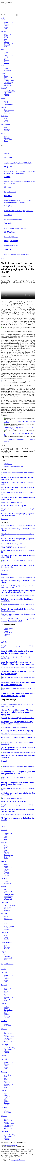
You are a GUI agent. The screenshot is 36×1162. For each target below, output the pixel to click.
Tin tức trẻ (6, 136)
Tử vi (5, 127)
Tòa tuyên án (7, 34)
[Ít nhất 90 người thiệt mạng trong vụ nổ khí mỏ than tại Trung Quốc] (18, 689)
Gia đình (3, 98)
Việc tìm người (8, 85)
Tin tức (2, 18)
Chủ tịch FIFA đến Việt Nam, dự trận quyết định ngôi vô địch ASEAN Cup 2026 (17, 620)
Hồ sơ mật (6, 42)
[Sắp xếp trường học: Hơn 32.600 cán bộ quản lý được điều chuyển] (18, 484)
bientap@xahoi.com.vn (11, 1145)
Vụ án (5, 28)
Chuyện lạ (6, 24)
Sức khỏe (3, 107)
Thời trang (7, 61)
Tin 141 (6, 46)
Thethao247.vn (8, 632)
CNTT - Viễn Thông (9, 91)
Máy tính (6, 94)
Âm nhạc (6, 60)
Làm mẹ (6, 102)
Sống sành (7, 129)
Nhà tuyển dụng (8, 82)
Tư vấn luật (7, 45)
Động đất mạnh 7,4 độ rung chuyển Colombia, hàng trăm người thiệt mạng (17, 663)
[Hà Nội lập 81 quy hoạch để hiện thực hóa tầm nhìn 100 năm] (17, 595)
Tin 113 (6, 36)
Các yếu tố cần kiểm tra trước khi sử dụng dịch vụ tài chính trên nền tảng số (18, 748)
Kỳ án (5, 39)
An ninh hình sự (8, 628)
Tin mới (4, 574)
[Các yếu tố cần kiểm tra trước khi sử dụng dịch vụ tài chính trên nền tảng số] (18, 744)
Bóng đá (6, 68)
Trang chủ (3, 964)
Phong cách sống (5, 124)
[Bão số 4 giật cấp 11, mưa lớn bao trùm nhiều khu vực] (16, 734)
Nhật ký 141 (7, 629)
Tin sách (6, 141)
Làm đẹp (6, 63)
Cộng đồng (7, 138)
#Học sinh (6, 463)
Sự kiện (4, 642)
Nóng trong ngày (8, 22)
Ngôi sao (6, 52)
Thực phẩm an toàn (9, 110)
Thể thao (3, 66)
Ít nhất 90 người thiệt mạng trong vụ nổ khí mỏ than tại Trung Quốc (17, 694)
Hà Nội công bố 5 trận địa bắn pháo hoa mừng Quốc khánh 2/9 (18, 772)
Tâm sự (6, 101)
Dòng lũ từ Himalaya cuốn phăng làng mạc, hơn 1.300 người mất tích (17, 652)
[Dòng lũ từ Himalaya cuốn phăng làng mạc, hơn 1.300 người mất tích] (18, 510)
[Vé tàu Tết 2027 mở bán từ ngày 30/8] (11, 502)
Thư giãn (6, 122)
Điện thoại (7, 95)
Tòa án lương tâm (8, 43)
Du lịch (6, 120)
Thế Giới (3, 19)
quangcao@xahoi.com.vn (18, 1160)
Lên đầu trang (10, 964)
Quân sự (6, 25)
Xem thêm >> (4, 519)
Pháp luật (3, 31)
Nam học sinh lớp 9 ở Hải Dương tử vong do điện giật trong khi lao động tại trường (18, 428)
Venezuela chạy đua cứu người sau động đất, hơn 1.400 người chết (18, 683)
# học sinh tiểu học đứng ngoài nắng (13, 466)
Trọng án (6, 40)
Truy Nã (6, 37)
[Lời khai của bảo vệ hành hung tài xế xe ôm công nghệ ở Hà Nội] (18, 494)
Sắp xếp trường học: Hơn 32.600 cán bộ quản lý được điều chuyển (17, 783)
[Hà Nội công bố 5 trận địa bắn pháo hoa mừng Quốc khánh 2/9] (18, 474)
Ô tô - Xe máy (8, 92)
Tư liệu (6, 27)
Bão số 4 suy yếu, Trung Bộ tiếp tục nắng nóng (17, 731)
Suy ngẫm (6, 130)
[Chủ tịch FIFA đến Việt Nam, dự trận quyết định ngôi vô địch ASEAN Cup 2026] (18, 615)
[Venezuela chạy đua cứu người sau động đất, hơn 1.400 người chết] (18, 678)
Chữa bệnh (7, 111)
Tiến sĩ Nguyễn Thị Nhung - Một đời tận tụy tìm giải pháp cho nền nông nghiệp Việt (18, 591)
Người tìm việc (8, 77)
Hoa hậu (6, 57)
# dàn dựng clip (8, 464)
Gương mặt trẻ (8, 139)
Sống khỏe (7, 113)
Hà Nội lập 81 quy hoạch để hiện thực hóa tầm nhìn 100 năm (17, 722)
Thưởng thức (4, 116)
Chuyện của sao (8, 55)
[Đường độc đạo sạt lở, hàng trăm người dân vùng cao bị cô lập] (18, 752)
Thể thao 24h (7, 70)
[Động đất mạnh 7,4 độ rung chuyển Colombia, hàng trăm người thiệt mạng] (18, 658)
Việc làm (3, 73)
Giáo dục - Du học (9, 80)
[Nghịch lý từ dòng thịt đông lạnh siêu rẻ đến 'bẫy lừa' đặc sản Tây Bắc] (18, 605)
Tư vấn (6, 76)
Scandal (6, 53)
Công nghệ (7, 634)
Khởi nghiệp (7, 83)
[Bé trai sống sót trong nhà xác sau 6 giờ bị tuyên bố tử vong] (17, 667)
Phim (5, 58)
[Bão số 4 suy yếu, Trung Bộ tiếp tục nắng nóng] (14, 727)
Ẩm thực (6, 118)
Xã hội (6, 631)
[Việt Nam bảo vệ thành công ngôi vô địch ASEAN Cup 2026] (18, 525)
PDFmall (6, 635)
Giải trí (2, 49)
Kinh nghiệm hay (8, 104)
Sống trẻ (3, 133)
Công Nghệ (4, 88)
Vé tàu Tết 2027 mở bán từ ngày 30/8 (13, 506)
